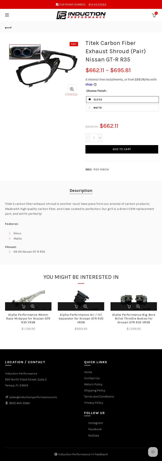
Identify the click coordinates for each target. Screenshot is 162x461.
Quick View (32, 306)
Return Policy (93, 384)
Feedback (101, 454)
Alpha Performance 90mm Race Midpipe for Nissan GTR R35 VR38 (28, 318)
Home (88, 372)
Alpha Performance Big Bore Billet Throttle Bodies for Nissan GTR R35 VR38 (133, 318)
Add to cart (122, 149)
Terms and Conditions (99, 396)
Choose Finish (96, 91)
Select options (24, 306)
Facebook (95, 429)
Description (81, 190)
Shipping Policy (94, 390)
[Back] (8, 27)
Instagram (95, 423)
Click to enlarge (72, 89)
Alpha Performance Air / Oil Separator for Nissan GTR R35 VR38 (81, 318)
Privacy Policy (93, 402)
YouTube (93, 435)
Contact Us (92, 378)
